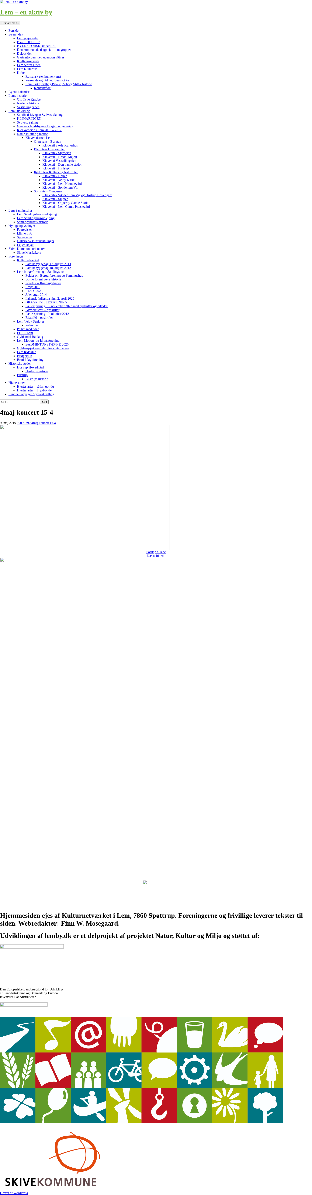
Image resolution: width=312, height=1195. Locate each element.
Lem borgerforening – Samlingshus (40, 271)
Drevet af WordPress (14, 1193)
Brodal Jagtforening (30, 359)
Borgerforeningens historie (43, 279)
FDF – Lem (25, 333)
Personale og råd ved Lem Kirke (47, 80)
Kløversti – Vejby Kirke (58, 180)
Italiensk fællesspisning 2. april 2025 (49, 298)
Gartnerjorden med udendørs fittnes (40, 57)
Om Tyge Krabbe (29, 99)
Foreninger (15, 256)
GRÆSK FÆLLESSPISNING (46, 302)
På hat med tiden (28, 329)
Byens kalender (18, 92)
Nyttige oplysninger (21, 226)
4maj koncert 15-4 (43, 423)
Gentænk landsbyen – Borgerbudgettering (45, 126)
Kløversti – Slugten (55, 199)
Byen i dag (15, 34)
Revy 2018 (32, 287)
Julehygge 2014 (36, 294)
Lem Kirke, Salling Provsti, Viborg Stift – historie (58, 84)
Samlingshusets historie (32, 222)
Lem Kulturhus (27, 69)
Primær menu (10, 23)
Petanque (31, 325)
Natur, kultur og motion (32, 134)
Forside (13, 30)
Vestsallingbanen (28, 107)
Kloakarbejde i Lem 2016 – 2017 (39, 130)
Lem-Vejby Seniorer (30, 321)
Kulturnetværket (28, 260)
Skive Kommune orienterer (26, 248)
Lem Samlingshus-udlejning (36, 218)
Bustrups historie (36, 379)
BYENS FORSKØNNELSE (36, 46)
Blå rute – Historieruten (49, 149)
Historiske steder (19, 363)
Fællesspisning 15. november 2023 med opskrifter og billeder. (66, 306)
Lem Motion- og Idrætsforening (38, 340)
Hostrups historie (36, 371)
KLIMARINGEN (29, 118)
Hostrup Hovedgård (30, 367)
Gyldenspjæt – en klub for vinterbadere (43, 348)
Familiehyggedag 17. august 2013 (48, 264)
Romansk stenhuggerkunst (43, 76)
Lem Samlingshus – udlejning (37, 214)
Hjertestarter (16, 382)
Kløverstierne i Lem (38, 137)
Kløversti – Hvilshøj (56, 168)
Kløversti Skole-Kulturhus (60, 145)
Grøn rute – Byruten (47, 141)
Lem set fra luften (29, 65)
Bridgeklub (24, 356)
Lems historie (17, 95)
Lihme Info (24, 233)
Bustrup (22, 375)
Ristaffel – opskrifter (39, 317)
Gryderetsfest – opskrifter (42, 310)
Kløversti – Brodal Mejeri (59, 157)
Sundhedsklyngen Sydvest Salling (40, 115)
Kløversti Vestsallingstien (59, 160)
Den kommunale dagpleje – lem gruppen (44, 49)
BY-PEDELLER (28, 42)
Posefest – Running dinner (43, 283)
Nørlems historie (28, 103)
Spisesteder (24, 237)
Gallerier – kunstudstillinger (35, 241)
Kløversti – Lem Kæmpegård (62, 183)
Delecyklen (24, 53)
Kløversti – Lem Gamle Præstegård (66, 206)
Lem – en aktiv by (26, 12)
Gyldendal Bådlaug (30, 337)
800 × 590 (24, 423)
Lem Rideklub (26, 352)
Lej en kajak (25, 245)
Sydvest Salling (27, 122)
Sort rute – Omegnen (48, 191)
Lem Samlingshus (20, 210)
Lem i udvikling (19, 111)
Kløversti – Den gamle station (62, 164)
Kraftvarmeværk (28, 61)
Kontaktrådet (42, 88)
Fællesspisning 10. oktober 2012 (47, 314)
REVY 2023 (33, 291)
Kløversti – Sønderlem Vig (60, 187)
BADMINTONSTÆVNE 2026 (47, 344)
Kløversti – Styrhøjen (56, 153)
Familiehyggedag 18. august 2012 (48, 268)
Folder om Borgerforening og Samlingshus (54, 275)
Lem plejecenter (27, 38)
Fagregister (24, 229)
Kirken (21, 72)
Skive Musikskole (29, 252)
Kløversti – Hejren (54, 176)
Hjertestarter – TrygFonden (35, 390)
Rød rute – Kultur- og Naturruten (56, 172)
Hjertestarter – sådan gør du (35, 386)
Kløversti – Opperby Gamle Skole (65, 203)
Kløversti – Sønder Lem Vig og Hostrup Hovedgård (77, 195)
